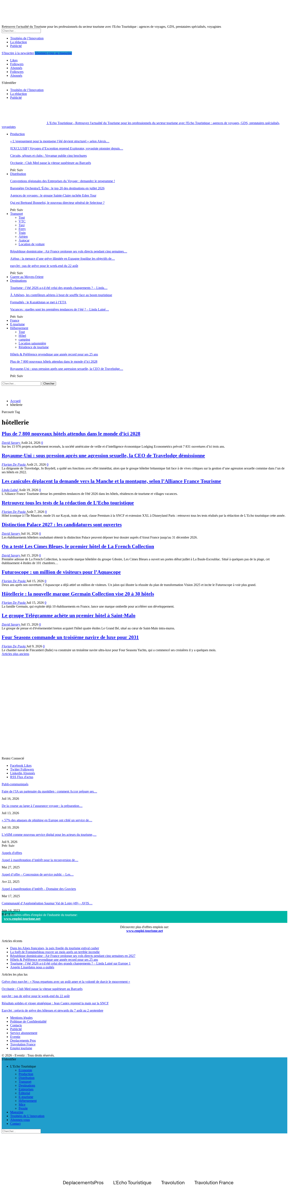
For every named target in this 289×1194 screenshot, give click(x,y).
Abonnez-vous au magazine (53, 53)
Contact (15, 1123)
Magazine (16, 1112)
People (23, 1108)
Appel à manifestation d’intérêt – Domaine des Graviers (39, 889)
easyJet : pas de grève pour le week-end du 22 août (44, 266)
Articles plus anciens (15, 654)
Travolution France (23, 1044)
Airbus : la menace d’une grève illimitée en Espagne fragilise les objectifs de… (62, 258)
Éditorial (24, 1093)
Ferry (22, 229)
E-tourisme (17, 324)
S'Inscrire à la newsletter (18, 53)
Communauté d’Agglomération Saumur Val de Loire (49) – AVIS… (47, 903)
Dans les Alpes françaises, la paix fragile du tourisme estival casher (54, 948)
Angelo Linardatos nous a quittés (32, 967)
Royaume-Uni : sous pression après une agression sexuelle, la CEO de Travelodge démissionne (103, 455)
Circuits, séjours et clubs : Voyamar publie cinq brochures (48, 155)
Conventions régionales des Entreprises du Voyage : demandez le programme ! (62, 181)
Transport (16, 213)
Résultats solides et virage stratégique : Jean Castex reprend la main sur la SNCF (55, 1003)
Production (17, 134)
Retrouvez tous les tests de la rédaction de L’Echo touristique (68, 502)
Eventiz (15, 1037)
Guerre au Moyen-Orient (26, 277)
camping (24, 339)
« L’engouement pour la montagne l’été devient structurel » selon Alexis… (59, 141)
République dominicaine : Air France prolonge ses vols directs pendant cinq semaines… (68, 251)
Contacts (16, 1025)
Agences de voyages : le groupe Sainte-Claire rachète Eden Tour (53, 195)
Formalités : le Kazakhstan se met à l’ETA (38, 302)
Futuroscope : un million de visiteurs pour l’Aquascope (61, 572)
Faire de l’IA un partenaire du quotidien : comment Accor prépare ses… (49, 791)
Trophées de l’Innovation (27, 38)
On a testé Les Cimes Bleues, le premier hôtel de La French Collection (78, 546)
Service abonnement (23, 1033)
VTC (22, 221)
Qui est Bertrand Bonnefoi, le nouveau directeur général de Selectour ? (57, 202)
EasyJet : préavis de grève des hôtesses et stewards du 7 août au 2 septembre (52, 1010)
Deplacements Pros (23, 1040)
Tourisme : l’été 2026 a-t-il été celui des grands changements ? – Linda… (58, 288)
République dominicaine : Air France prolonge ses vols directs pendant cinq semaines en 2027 (72, 956)
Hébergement (19, 328)
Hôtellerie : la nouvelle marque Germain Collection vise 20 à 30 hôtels (78, 594)
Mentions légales (21, 1017)
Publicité (16, 46)
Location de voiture (32, 244)
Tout (22, 217)
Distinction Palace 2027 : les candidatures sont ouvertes (62, 524)
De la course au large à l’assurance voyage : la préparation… (42, 806)
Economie (25, 1070)
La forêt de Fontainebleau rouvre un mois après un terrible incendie (55, 952)
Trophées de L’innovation (27, 1116)
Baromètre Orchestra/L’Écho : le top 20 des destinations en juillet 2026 (57, 188)
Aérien (23, 236)
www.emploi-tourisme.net (22, 918)
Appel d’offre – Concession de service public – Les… (38, 874)
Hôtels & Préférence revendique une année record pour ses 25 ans (54, 354)
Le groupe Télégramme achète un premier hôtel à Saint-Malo (68, 615)
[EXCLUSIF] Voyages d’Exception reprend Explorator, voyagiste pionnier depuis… (66, 148)
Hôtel (22, 335)
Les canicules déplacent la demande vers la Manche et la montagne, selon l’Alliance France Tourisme (111, 481)
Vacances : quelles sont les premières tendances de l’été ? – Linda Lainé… (59, 309)
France (14, 320)
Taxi (22, 225)
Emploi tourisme (21, 1048)
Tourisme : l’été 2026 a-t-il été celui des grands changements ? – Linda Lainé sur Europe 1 (70, 963)
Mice (22, 1104)
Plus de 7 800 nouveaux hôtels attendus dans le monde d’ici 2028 (53, 361)
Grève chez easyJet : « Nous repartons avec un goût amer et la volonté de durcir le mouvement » (66, 981)
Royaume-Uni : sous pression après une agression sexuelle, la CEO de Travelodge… (66, 369)
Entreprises (26, 1089)
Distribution (18, 174)
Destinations (18, 280)
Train (22, 233)
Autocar (24, 240)
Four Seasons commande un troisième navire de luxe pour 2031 (70, 637)
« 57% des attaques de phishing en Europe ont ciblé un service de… (47, 820)
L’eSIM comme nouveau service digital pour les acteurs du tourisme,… (49, 834)
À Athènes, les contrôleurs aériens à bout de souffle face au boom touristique (61, 295)
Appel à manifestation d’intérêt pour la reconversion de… (40, 860)
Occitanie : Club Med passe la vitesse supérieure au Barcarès (50, 163)
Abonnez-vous (20, 1120)
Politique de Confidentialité (28, 1021)
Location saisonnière (32, 343)
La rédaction (18, 42)
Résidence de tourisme (34, 347)
